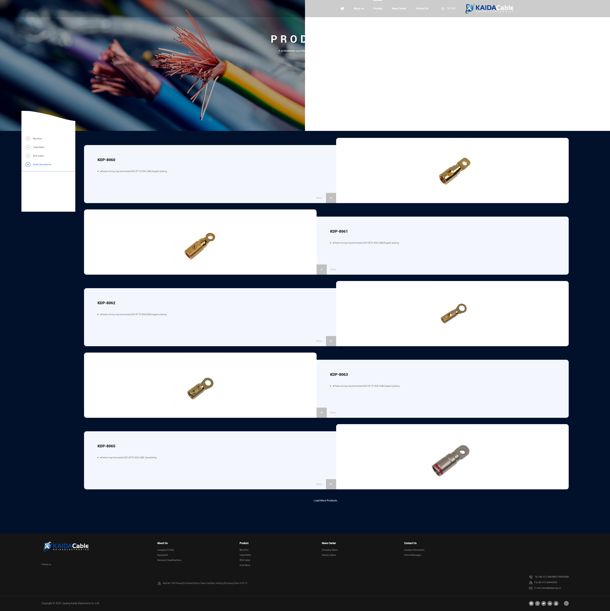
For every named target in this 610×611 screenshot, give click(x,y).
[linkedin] (549, 603)
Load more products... (326, 500)
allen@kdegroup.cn (551, 588)
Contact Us (422, 8)
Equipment (162, 555)
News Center (399, 8)
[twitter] (543, 603)
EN (453, 8)
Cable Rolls (38, 147)
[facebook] (531, 603)
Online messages (412, 555)
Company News (329, 550)
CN (448, 8)
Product (377, 8)
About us (359, 8)
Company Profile (165, 550)
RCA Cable (38, 156)
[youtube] (556, 603)
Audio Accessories (42, 164)
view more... (246, 565)
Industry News (329, 555)
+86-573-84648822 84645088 (553, 577)
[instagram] (537, 603)
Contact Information (414, 550)
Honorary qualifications (169, 560)
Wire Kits (37, 138)
